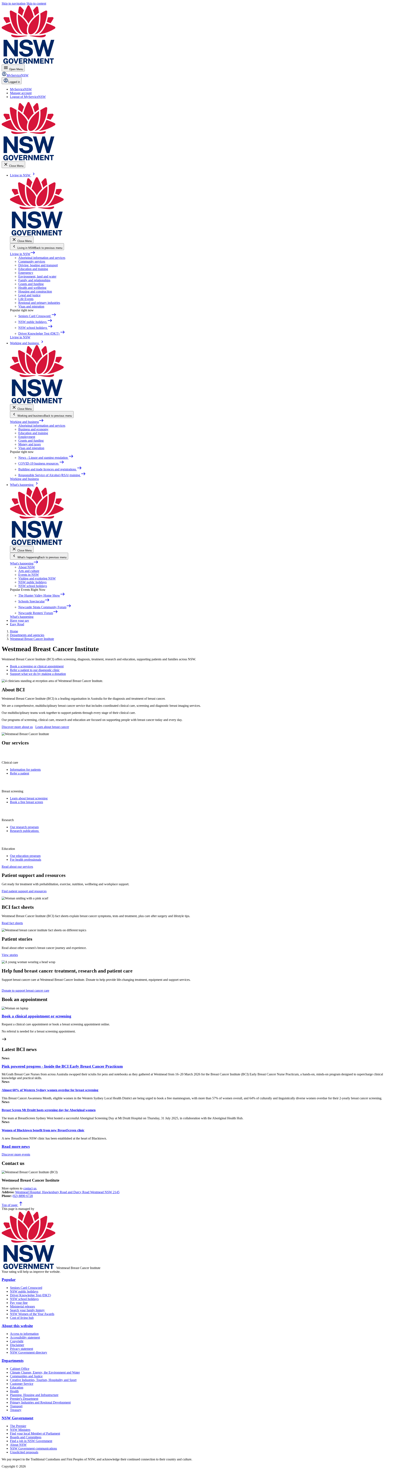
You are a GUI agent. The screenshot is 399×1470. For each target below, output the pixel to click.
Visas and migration (31, 306)
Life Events (25, 299)
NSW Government (17, 1418)
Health (14, 1391)
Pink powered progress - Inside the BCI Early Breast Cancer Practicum (62, 1066)
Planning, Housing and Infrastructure (34, 1395)
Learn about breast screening (29, 798)
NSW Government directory (28, 1352)
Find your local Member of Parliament (35, 1433)
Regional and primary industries (39, 302)
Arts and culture (28, 571)
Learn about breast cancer (52, 727)
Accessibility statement (25, 1337)
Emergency (25, 272)
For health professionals (25, 859)
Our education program (25, 856)
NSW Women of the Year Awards (32, 1314)
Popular (9, 1279)
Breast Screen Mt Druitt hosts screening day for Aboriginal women (49, 1110)
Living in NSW (22, 254)
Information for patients (25, 769)
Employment (26, 437)
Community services (31, 261)
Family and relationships (34, 280)
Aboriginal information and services (41, 257)
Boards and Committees (25, 1437)
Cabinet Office (19, 1368)
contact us (29, 1188)
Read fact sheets (12, 923)
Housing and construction (35, 291)
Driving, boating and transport (38, 265)
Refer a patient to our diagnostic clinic (35, 670)
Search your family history (27, 1310)
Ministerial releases (22, 1306)
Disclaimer (17, 1345)
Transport (16, 1406)
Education (16, 1387)
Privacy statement (21, 1348)
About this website (17, 1326)
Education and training (33, 269)
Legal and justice (29, 295)
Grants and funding (31, 284)
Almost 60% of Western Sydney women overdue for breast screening (50, 1090)
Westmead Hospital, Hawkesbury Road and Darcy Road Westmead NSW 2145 (67, 1192)
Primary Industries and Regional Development (40, 1402)
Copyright (16, 1341)
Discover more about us (17, 727)
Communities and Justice (26, 1376)
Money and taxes (29, 444)
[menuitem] (21, 89)
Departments (12, 1360)
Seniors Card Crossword (26, 1287)
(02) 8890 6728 (22, 1196)
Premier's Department (24, 1398)
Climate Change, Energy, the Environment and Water (45, 1372)
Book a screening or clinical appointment (37, 666)
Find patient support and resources (24, 891)
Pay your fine (19, 1302)
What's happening (24, 563)
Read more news (16, 1146)
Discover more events (16, 1154)
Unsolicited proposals (24, 1452)
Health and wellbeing (32, 287)
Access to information (24, 1333)
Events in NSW (28, 574)
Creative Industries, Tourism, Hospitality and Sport (43, 1380)
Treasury (15, 1410)
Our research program (24, 827)
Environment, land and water (37, 276)
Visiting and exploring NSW (37, 578)
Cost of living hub (22, 1317)
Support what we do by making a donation (38, 674)
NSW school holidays (32, 586)
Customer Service (21, 1383)
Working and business (27, 422)
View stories (10, 955)
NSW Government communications (33, 1448)
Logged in (14, 82)
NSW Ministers (20, 1429)
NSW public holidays (32, 582)
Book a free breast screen (26, 802)
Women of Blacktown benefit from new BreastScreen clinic (43, 1130)
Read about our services (17, 866)
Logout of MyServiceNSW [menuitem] (28, 96)
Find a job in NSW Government (31, 1441)
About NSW (26, 567)
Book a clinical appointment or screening (36, 1016)
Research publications (24, 831)
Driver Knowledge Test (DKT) (30, 1295)
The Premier (18, 1426)
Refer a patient (19, 773)
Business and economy (33, 429)
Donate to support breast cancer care (25, 990)
